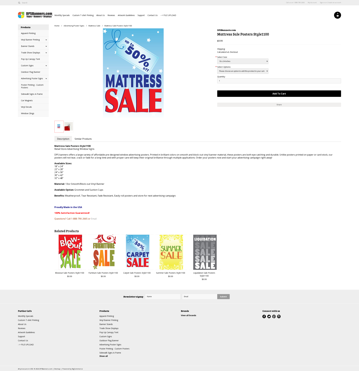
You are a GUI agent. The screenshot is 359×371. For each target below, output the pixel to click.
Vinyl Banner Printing (30, 39)
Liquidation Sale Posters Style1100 (204, 274)
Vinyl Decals (26, 107)
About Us (100, 15)
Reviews (111, 15)
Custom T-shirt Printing (83, 15)
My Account (312, 3)
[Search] (19, 2)
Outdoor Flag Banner (30, 72)
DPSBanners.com (226, 29)
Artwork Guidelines (126, 15)
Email (94, 218)
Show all (103, 356)
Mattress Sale (94, 25)
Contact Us (153, 15)
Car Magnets (27, 100)
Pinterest (274, 316)
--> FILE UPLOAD (168, 15)
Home (56, 25)
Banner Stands (27, 46)
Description (63, 138)
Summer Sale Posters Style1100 (170, 272)
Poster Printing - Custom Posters (32, 86)
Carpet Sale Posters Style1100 (137, 272)
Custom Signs (27, 65)
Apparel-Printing (28, 33)
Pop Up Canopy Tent (30, 59)
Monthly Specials (62, 15)
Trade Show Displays (30, 52)
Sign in (322, 3)
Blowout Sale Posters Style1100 (69, 272)
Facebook (264, 316)
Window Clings (27, 113)
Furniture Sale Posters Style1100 (103, 272)
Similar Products (83, 138)
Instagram (279, 316)
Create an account (334, 3)
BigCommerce (77, 369)
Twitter (269, 316)
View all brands (188, 315)
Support (141, 15)
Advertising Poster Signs (32, 78)
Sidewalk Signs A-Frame (32, 94)
